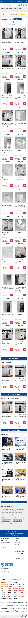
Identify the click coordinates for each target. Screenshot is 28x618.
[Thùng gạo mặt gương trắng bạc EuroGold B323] (7, 279)
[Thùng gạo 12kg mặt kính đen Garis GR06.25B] (20, 61)
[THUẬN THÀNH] (21, 590)
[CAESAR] (15, 579)
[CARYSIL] (9, 594)
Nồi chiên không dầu (18, 520)
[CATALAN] (3, 594)
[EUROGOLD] (3, 584)
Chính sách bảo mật (4, 547)
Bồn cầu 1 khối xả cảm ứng (8, 509)
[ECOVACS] (3, 592)
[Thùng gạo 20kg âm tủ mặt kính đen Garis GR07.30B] (7, 334)
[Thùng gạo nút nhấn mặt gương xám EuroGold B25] (7, 143)
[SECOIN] (3, 596)
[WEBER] (9, 592)
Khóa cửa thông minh (19, 517)
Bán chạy (11, 21)
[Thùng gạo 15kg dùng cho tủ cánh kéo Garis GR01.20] (20, 252)
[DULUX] (15, 598)
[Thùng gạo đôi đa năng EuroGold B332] (20, 143)
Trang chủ (3, 8)
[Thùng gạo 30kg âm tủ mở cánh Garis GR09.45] (7, 61)
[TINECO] (15, 592)
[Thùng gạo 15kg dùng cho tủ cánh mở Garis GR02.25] (20, 334)
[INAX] (3, 579)
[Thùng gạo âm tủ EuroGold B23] (7, 197)
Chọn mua (7, 52)
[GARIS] (21, 582)
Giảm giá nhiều (17, 19)
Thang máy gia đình (19, 553)
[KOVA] (9, 596)
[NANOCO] (3, 586)
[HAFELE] (9, 582)
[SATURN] (15, 588)
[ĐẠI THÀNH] (9, 586)
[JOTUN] (3, 598)
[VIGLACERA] (21, 579)
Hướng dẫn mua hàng (4, 544)
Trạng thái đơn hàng (4, 540)
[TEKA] (3, 582)
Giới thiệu (16, 540)
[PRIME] (9, 590)
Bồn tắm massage (20, 509)
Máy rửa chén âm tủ (6, 520)
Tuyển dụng (17, 544)
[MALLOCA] (21, 581)
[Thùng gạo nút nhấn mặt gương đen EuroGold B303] (7, 88)
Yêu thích (11, 19)
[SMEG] (15, 582)
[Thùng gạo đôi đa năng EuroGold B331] (20, 225)
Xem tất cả (14, 502)
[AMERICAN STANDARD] (15, 581)
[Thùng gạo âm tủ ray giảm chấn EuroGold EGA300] (20, 197)
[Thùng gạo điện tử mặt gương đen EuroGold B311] (20, 307)
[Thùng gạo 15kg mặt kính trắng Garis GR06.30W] (20, 170)
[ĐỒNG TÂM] (21, 586)
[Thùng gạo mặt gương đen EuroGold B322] (7, 307)
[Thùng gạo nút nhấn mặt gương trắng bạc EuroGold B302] (20, 88)
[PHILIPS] (21, 584)
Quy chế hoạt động (18, 542)
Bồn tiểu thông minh (18, 512)
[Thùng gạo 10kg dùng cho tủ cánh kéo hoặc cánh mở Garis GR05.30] (20, 279)
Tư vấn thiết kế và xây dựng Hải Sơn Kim (21, 557)
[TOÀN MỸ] (15, 586)
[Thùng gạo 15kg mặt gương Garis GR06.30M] (7, 225)
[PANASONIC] (15, 584)
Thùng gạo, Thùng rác (18, 8)
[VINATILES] (15, 596)
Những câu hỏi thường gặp (5, 542)
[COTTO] (3, 581)
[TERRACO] (9, 598)
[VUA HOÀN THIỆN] (21, 588)
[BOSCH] (21, 596)
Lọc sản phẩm (5, 616)
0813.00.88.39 (14, 535)
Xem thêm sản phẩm (14, 358)
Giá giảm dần (12, 24)
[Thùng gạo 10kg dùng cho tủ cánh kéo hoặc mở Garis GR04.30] (7, 115)
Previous (2, 374)
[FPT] (3, 588)
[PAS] (21, 592)
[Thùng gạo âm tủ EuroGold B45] (20, 115)
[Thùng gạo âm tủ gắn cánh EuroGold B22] (7, 170)
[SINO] (15, 590)
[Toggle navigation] (2, 5)
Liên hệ (16, 547)
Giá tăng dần (17, 21)
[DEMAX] (3, 590)
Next (26, 374)
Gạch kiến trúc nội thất (7, 517)
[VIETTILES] (15, 594)
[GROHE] (9, 581)
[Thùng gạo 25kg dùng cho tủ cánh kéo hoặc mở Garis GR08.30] (7, 33)
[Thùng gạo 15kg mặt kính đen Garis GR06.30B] (20, 33)
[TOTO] (9, 579)
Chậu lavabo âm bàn (7, 512)
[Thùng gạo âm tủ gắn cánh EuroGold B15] (7, 252)
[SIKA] (21, 594)
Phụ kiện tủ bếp (9, 8)
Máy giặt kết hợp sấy (7, 523)
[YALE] (9, 588)
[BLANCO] (9, 584)
